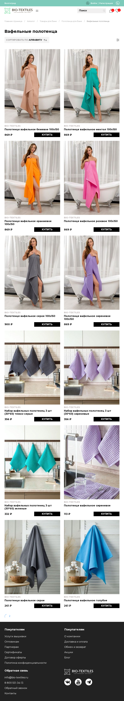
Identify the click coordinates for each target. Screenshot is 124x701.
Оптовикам (12, 641)
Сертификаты (13, 652)
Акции (68, 652)
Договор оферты (15, 657)
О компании (72, 636)
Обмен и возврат (75, 647)
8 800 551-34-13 (14, 682)
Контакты (10, 693)
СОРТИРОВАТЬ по (24, 40)
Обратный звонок (16, 688)
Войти (94, 3)
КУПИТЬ (47, 134)
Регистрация (106, 3)
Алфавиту (35, 40)
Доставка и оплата (76, 641)
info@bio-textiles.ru (16, 677)
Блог (67, 657)
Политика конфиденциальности (26, 662)
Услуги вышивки (15, 636)
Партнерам (12, 647)
